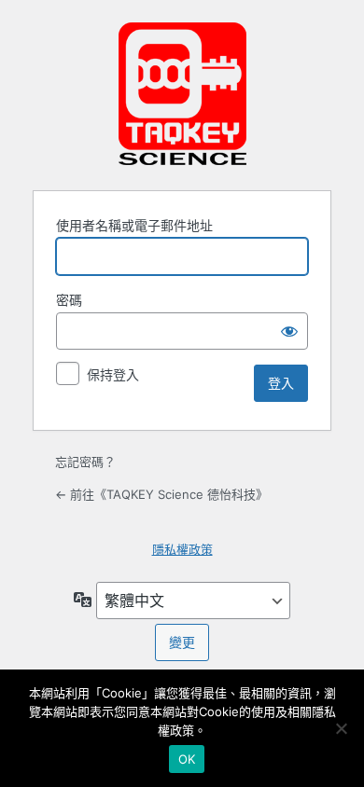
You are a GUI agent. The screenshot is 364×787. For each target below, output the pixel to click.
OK (187, 759)
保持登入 (113, 374)
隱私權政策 (182, 549)
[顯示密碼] (289, 331)
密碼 (69, 300)
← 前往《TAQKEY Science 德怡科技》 (161, 494)
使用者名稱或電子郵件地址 (134, 225)
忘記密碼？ (85, 461)
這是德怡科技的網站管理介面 (182, 93)
